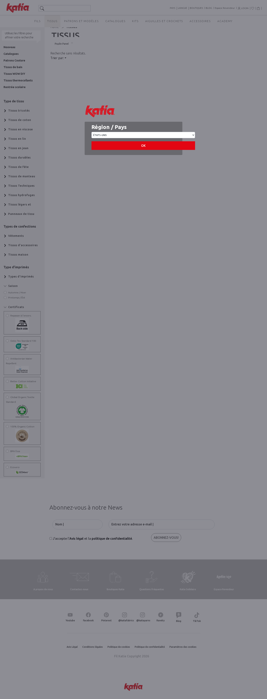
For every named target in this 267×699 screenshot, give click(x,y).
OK (143, 145)
